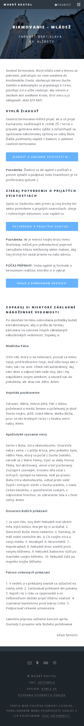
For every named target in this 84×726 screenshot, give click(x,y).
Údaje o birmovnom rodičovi (42, 283)
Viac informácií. (56, 715)
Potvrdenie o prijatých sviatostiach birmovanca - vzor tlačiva (45, 226)
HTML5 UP (49, 688)
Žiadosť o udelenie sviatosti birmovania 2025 (45, 156)
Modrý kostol (18, 4)
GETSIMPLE (46, 682)
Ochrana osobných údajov (42, 695)
